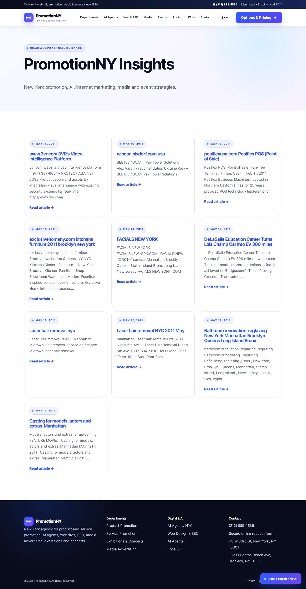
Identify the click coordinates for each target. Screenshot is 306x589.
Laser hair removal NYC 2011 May (150, 330)
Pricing (178, 17)
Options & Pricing (256, 17)
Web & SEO (130, 17)
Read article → (41, 207)
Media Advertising (121, 549)
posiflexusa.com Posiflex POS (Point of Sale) (240, 156)
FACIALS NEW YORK (137, 239)
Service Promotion (121, 533)
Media (148, 17)
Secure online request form (251, 533)
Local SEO (176, 549)
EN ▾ (225, 17)
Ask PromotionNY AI (282, 578)
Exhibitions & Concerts (124, 541)
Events (162, 17)
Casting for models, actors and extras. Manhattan (60, 423)
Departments (89, 17)
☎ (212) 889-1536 (225, 4)
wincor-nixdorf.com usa (141, 153)
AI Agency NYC (180, 525)
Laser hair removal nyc (52, 330)
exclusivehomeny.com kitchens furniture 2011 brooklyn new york (62, 241)
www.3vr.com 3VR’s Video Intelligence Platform (55, 156)
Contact (205, 17)
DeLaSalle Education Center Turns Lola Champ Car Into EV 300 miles (238, 241)
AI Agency (111, 17)
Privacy (250, 580)
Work (191, 17)
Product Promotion (121, 525)
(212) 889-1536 (241, 525)
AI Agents (176, 541)
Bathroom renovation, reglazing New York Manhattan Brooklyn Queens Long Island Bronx (235, 335)
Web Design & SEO (183, 533)
